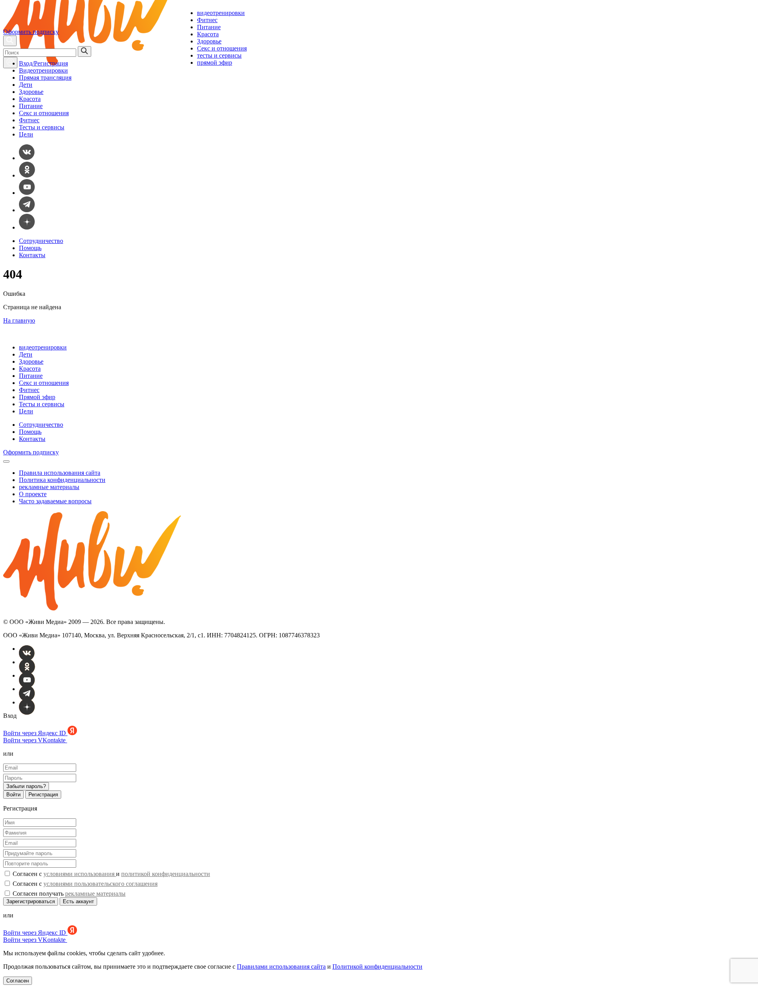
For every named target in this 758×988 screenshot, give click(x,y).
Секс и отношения (222, 48)
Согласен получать (68, 893)
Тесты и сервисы (41, 127)
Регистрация (43, 794)
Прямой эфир (37, 397)
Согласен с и (110, 873)
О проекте (33, 494)
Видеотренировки (43, 70)
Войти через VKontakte (35, 740)
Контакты (32, 255)
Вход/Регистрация (43, 63)
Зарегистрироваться (30, 901)
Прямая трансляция (45, 77)
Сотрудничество (41, 240)
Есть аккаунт (78, 901)
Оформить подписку (31, 31)
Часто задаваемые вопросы (55, 501)
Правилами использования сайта (281, 966)
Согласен (17, 981)
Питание (209, 27)
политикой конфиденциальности (165, 873)
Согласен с (84, 883)
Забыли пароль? (26, 786)
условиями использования (79, 873)
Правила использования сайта (59, 472)
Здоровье (209, 41)
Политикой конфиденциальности (377, 966)
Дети (25, 84)
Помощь (30, 248)
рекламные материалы (49, 487)
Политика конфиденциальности (62, 479)
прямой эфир (214, 62)
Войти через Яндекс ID (35, 733)
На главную (19, 320)
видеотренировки (221, 12)
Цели (26, 134)
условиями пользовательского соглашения (100, 883)
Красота (208, 34)
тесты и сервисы (219, 55)
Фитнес (207, 20)
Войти (13, 794)
